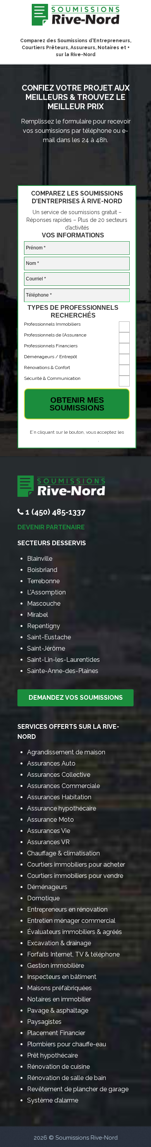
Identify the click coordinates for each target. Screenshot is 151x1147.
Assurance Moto (50, 819)
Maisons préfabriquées (59, 988)
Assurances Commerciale (63, 786)
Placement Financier (56, 1033)
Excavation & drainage (59, 943)
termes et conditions (76, 440)
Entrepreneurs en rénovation (67, 909)
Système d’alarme (52, 1100)
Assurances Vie (48, 830)
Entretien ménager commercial (71, 920)
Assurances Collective (58, 774)
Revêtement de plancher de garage (78, 1089)
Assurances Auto (51, 763)
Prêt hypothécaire (52, 1055)
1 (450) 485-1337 (55, 512)
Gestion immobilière (55, 965)
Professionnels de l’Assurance (55, 335)
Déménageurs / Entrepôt (50, 356)
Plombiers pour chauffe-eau (66, 1044)
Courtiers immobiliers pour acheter (76, 864)
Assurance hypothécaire (61, 808)
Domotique (43, 898)
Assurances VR (48, 842)
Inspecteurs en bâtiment (61, 976)
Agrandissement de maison (66, 752)
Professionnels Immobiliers (52, 324)
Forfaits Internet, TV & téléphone (73, 954)
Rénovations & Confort (47, 367)
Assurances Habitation (59, 797)
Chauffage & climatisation (63, 853)
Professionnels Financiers (50, 346)
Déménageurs (47, 887)
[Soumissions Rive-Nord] (75, 16)
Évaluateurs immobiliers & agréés (74, 932)
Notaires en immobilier (59, 999)
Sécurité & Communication (52, 378)
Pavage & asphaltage (57, 1010)
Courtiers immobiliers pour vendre (75, 875)
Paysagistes (44, 1021)
